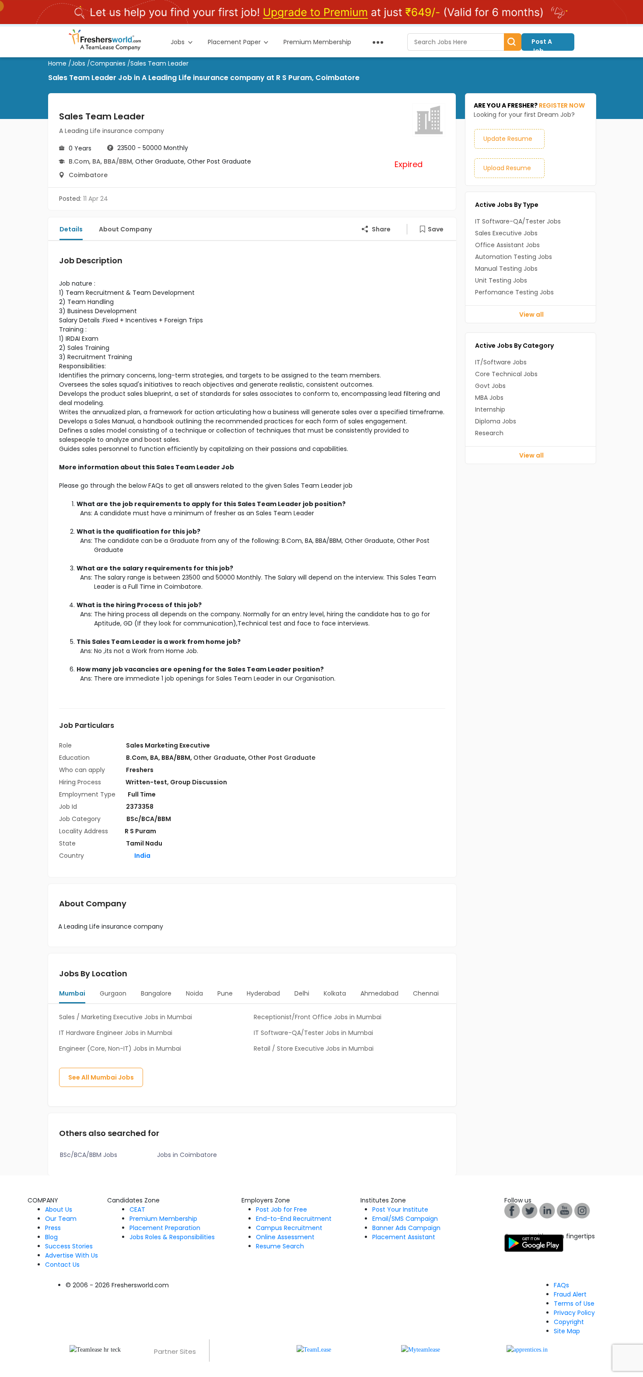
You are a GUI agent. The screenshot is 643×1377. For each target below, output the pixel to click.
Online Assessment (285, 1237)
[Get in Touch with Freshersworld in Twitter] (582, 1210)
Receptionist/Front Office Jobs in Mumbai (317, 1017)
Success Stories (69, 1246)
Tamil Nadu (144, 843)
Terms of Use (574, 1303)
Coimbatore (88, 175)
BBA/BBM (118, 161)
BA (96, 161)
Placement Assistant (403, 1237)
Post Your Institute (400, 1209)
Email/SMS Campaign (405, 1218)
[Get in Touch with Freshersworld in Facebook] (512, 1210)
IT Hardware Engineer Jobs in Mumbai (115, 1032)
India (141, 855)
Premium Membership (163, 1218)
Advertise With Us (71, 1255)
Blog (51, 1237)
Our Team (61, 1218)
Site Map (567, 1331)
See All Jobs (101, 1077)
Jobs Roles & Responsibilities (172, 1237)
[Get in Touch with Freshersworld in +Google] (565, 1210)
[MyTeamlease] (420, 1349)
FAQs (561, 1285)
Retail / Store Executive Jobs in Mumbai (314, 1048)
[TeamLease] (314, 1349)
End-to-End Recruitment (294, 1218)
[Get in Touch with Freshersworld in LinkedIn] (547, 1210)
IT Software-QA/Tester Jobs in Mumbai (313, 1032)
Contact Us (62, 1264)
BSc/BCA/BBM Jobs (88, 1154)
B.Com (79, 161)
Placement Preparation (164, 1227)
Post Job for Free (281, 1209)
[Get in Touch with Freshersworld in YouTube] (530, 1210)
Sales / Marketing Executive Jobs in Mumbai (125, 1017)
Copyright (569, 1322)
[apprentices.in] (527, 1349)
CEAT (137, 1209)
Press (53, 1227)
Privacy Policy (574, 1312)
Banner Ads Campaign (406, 1227)
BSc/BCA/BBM (148, 818)
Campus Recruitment (289, 1227)
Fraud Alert (570, 1294)
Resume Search (280, 1246)
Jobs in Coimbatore (187, 1154)
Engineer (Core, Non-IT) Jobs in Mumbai (120, 1048)
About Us (58, 1209)
